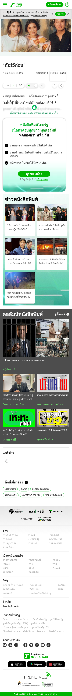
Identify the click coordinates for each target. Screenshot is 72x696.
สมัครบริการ (55, 4)
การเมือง (7, 537)
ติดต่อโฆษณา (50, 629)
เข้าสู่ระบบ (42, 176)
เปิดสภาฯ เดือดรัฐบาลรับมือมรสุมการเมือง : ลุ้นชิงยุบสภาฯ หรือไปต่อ (18, 395)
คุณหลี (21, 487)
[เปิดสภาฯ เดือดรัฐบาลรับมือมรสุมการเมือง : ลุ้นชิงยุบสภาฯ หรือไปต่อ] (19, 380)
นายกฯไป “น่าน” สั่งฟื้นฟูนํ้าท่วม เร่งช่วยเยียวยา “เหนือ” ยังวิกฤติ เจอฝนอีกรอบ (52, 225)
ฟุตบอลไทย (32, 583)
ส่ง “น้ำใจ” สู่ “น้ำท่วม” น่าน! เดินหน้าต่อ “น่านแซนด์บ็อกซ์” (18, 430)
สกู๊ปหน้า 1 (8, 366)
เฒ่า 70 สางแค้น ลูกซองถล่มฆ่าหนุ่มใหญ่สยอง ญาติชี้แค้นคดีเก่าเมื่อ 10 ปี (20, 292)
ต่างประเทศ (54, 537)
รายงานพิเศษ (9, 558)
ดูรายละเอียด (34, 171)
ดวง (30, 562)
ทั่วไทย (30, 533)
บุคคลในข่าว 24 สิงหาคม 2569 (52, 428)
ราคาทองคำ (54, 541)
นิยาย (5, 566)
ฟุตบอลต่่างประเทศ (12, 583)
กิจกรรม (7, 617)
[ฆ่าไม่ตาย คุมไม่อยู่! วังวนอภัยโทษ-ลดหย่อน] (36, 335)
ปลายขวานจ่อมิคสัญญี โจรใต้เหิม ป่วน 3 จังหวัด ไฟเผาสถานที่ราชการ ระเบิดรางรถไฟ (52, 259)
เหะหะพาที (8, 437)
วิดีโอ (30, 566)
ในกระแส (53, 533)
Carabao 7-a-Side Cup (39, 591)
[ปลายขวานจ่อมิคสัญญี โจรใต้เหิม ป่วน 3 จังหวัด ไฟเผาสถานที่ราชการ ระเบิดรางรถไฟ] (52, 243)
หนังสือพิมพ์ (42, 73)
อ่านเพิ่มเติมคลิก (16, 16)
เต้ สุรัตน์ (50, 493)
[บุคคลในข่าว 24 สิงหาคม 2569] (53, 415)
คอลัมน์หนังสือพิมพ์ (22, 311)
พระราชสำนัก (9, 533)
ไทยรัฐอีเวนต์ (10, 604)
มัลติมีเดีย (32, 570)
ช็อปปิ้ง (6, 599)
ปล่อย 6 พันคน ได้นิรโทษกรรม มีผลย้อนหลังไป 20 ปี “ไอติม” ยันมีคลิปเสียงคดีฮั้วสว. (19, 259)
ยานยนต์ (31, 541)
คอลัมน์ (54, 558)
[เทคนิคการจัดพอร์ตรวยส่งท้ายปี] (53, 380)
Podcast (55, 566)
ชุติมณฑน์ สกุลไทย (33, 493)
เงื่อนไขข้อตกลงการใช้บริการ (16, 629)
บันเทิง (6, 562)
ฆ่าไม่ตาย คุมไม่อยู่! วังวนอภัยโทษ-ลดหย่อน (23, 357)
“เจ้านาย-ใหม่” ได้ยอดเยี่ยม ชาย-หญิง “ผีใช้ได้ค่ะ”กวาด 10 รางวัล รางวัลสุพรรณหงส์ (19, 225)
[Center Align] (68, 14)
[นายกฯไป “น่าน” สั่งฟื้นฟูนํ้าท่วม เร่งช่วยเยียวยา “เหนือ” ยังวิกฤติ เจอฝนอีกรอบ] (52, 210)
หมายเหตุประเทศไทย (48, 401)
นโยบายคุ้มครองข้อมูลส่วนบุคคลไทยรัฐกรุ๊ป (23, 625)
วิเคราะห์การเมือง (12, 401)
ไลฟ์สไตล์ (54, 73)
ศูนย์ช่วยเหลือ (34, 621)
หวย (53, 562)
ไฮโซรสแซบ (9, 487)
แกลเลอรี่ (7, 591)
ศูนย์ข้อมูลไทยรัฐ (11, 621)
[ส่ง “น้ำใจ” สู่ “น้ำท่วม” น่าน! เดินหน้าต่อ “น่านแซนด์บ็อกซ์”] (19, 415)
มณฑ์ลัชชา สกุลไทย (13, 493)
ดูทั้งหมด (60, 311)
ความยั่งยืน (8, 545)
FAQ (23, 621)
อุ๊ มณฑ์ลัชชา (55, 487)
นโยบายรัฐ (32, 537)
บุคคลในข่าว (43, 437)
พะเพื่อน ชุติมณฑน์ (37, 487)
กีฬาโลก (31, 587)
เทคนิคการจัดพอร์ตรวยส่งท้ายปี (52, 392)
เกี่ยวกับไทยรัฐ (37, 617)
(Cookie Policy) (40, 16)
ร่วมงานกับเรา (20, 617)
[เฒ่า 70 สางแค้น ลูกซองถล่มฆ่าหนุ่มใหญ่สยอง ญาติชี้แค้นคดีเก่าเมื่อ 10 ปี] (20, 277)
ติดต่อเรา (37, 629)
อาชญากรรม (9, 541)
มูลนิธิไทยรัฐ (52, 617)
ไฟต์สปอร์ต (8, 587)
